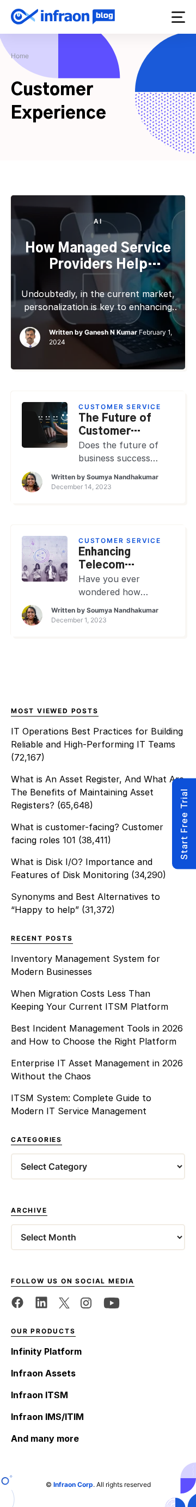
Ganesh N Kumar (110, 332)
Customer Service (119, 407)
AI (98, 221)
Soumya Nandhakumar (122, 477)
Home (20, 56)
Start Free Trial (184, 823)
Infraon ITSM (39, 1394)
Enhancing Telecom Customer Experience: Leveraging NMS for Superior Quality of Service (125, 559)
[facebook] (17, 1302)
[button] (178, 17)
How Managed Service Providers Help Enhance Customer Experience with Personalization (98, 257)
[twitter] (64, 1301)
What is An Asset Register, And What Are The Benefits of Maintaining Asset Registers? (97, 792)
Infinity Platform (46, 1351)
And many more (45, 1438)
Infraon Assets (43, 1373)
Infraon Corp (73, 1484)
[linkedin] (41, 1302)
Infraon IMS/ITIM (47, 1416)
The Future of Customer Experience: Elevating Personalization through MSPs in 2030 (120, 425)
